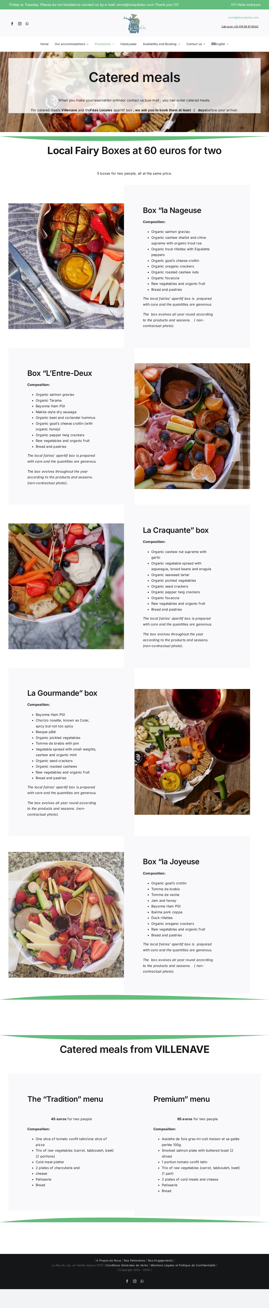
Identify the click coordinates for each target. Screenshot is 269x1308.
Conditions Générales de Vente (126, 1265)
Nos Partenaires (134, 1260)
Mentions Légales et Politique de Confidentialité (183, 1265)
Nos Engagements (160, 1260)
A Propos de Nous (108, 1260)
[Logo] (134, 14)
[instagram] (19, 23)
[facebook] (12, 23)
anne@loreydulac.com (243, 17)
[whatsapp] (27, 23)
